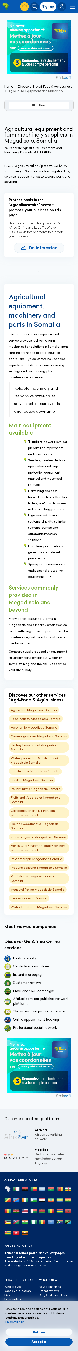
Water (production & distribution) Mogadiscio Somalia (34, 760)
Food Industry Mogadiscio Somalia (36, 719)
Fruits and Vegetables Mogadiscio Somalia (35, 800)
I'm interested (43, 247)
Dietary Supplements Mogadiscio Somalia (35, 747)
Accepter (39, 1342)
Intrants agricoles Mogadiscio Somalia (38, 837)
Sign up (48, 7)
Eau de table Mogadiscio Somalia (35, 771)
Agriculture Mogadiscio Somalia (34, 710)
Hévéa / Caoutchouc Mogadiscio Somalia (35, 826)
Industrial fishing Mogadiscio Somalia (37, 889)
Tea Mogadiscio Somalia (29, 898)
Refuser (39, 1332)
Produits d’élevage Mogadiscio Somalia (33, 878)
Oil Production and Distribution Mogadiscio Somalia (33, 813)
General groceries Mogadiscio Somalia (39, 736)
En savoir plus (14, 1322)
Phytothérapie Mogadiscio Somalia (36, 859)
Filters (41, 105)
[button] (62, 6)
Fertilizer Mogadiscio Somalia (32, 780)
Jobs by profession (17, 1291)
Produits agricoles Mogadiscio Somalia (39, 868)
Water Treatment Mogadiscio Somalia (39, 907)
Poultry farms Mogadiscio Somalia (35, 789)
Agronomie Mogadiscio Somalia (34, 727)
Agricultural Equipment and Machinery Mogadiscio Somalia (38, 848)
